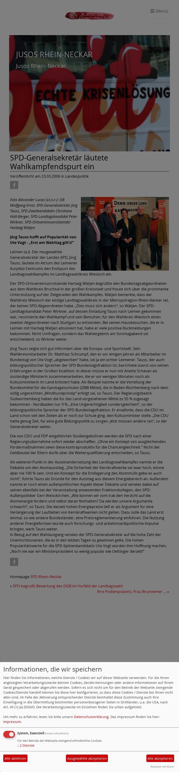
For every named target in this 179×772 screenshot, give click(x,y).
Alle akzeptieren (160, 758)
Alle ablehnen (15, 758)
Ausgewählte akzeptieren (87, 758)
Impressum (12, 721)
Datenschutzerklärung (91, 717)
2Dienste (25, 745)
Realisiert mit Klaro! (162, 766)
